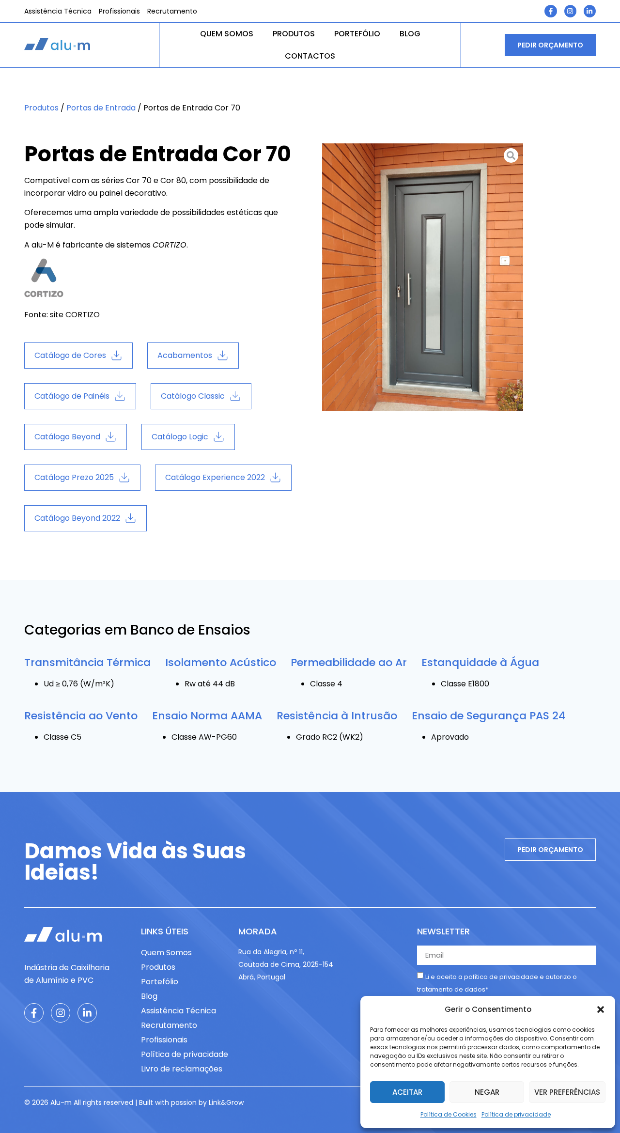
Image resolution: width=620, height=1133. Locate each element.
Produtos (294, 33)
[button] (600, 1009)
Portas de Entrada (101, 107)
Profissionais (119, 11)
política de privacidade (501, 977)
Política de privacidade (516, 1114)
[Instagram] (570, 11)
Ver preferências (567, 1092)
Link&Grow (226, 1102)
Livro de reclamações (181, 1068)
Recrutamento (172, 11)
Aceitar (407, 1092)
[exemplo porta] (422, 277)
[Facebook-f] (550, 11)
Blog (410, 33)
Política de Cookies (448, 1114)
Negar (487, 1092)
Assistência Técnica (58, 11)
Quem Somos (226, 33)
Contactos (310, 56)
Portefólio (357, 33)
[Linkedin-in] (590, 11)
